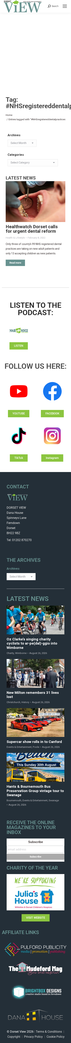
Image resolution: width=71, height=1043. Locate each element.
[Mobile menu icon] (64, 6)
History (25, 702)
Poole (36, 747)
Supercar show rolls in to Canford (34, 742)
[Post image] (35, 201)
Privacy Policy (33, 1036)
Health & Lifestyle (15, 237)
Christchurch (13, 702)
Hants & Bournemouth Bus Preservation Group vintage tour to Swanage (35, 791)
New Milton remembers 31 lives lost (33, 695)
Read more (15, 262)
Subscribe (35, 842)
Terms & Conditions (49, 1031)
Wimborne (21, 653)
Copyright (13, 1036)
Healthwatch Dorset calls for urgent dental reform (32, 229)
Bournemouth (14, 800)
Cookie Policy (56, 1036)
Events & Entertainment (19, 747)
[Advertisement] (35, 49)
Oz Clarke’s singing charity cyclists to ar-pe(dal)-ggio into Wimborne (32, 643)
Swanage (54, 800)
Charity (10, 653)
